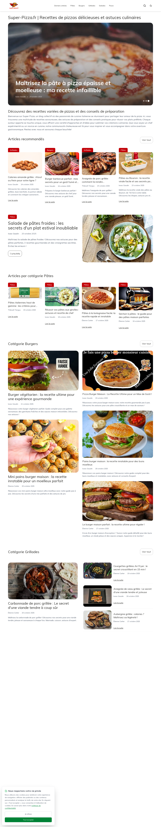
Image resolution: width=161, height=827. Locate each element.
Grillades (92, 6)
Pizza (111, 6)
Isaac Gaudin (21, 97)
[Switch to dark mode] (151, 6)
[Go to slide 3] (148, 101)
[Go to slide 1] (143, 101)
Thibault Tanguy (88, 186)
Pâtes (72, 6)
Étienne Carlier (87, 320)
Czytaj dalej (15, 253)
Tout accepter (28, 820)
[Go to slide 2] (146, 101)
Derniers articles (60, 6)
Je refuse (28, 814)
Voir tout (146, 140)
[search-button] (144, 5)
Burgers (82, 6)
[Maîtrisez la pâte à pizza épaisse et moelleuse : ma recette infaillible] (80, 64)
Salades (102, 6)
